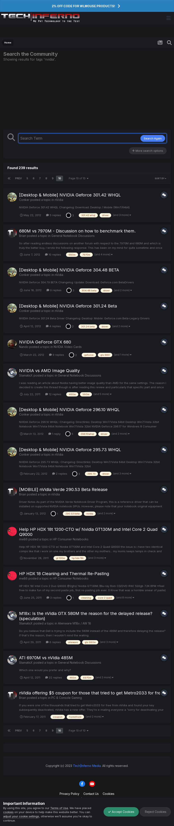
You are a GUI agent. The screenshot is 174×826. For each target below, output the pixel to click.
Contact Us (91, 793)
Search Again (153, 138)
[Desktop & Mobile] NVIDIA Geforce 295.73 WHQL (70, 449)
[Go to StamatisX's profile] (12, 372)
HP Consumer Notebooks (70, 539)
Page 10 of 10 (78, 178)
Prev (18, 178)
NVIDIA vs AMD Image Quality (49, 370)
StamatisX (26, 375)
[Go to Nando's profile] (12, 344)
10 (59, 178)
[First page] (9, 178)
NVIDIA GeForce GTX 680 (45, 342)
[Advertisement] (87, 95)
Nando (23, 347)
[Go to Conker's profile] (12, 197)
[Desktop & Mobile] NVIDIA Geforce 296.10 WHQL (69, 409)
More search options (149, 150)
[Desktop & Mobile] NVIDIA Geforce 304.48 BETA (69, 270)
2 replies (61, 473)
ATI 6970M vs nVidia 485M (46, 657)
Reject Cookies (155, 811)
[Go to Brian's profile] (12, 233)
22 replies (55, 677)
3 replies (55, 597)
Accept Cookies (122, 811)
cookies (8, 812)
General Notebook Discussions (73, 236)
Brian (22, 236)
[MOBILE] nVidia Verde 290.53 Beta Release (63, 489)
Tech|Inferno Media (87, 766)
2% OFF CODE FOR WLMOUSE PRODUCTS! (83, 6)
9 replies (55, 290)
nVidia (59, 200)
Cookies (108, 793)
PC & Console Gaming (66, 697)
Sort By (160, 178)
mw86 (23, 539)
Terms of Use (59, 808)
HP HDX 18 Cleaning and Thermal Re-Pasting (64, 573)
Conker (24, 200)
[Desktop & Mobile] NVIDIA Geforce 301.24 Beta (68, 306)
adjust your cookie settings (21, 816)
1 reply (55, 433)
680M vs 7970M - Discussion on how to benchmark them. (77, 231)
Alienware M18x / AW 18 (74, 623)
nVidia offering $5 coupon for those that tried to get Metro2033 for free (91, 692)
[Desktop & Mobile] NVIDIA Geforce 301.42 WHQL (70, 194)
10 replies (54, 254)
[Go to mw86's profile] (12, 531)
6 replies (55, 642)
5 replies (55, 215)
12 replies (54, 394)
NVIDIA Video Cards (68, 347)
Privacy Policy (69, 793)
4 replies (55, 326)
